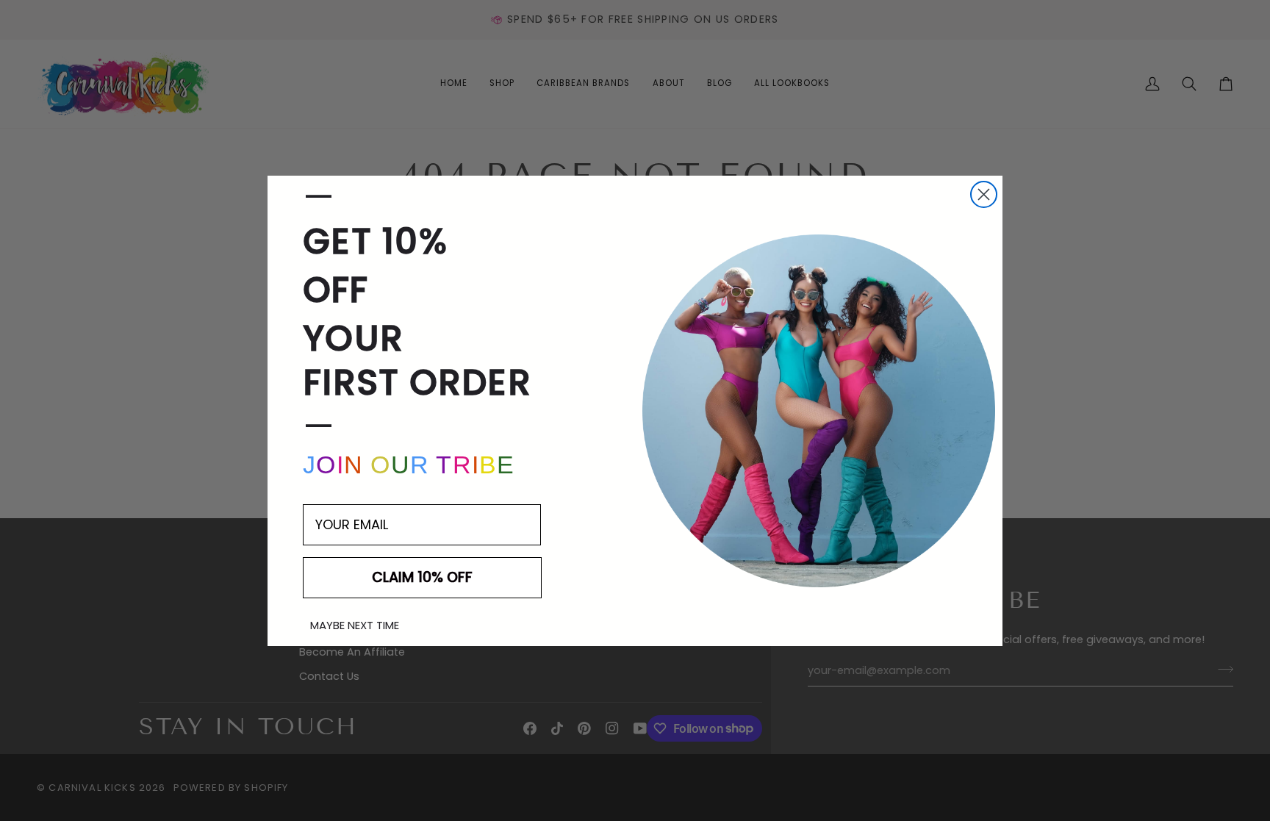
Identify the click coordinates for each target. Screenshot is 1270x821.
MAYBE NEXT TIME (354, 625)
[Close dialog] (984, 194)
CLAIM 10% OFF (422, 577)
